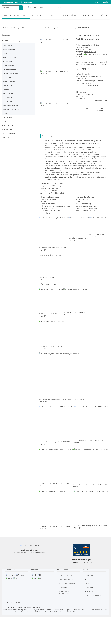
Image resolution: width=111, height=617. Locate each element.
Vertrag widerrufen (14, 602)
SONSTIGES (6, 137)
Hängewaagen (8, 61)
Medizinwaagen (8, 93)
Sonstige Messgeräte (10, 105)
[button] (54, 7)
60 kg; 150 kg (56, 186)
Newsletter (63, 587)
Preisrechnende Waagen (11, 73)
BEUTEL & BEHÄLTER (9, 125)
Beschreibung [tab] (47, 136)
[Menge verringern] (77, 108)
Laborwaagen (7, 45)
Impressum (89, 587)
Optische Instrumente (11, 109)
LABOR (4, 121)
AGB (86, 579)
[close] (42, 36)
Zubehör (6, 113)
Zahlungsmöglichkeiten (67, 579)
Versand (39, 607)
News (97, 2)
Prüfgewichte (7, 101)
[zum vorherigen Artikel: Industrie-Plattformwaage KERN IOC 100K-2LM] (95, 28)
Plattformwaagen (90, 52)
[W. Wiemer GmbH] (36, 7)
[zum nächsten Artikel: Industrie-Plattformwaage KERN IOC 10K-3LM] (92, 28)
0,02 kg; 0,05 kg (57, 183)
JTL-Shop (104, 610)
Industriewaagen (9, 49)
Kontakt (105, 2)
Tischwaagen (7, 77)
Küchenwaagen (8, 65)
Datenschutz (89, 575)
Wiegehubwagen (9, 81)
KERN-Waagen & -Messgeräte (12, 41)
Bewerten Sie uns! (65, 575)
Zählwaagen (7, 89)
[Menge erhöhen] (86, 113)
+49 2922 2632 (7, 2)
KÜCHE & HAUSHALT (9, 133)
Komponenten (8, 97)
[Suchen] (21, 7)
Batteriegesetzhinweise (93, 595)
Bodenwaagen (8, 53)
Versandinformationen (67, 583)
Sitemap (88, 583)
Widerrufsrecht (90, 591)
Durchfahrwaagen (9, 57)
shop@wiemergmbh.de (23, 2)
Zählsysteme (7, 85)
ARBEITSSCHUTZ (7, 129)
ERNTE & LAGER (7, 117)
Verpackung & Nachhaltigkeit (64, 592)
